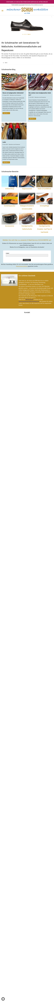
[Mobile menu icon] (2, 11)
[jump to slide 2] (25, 34)
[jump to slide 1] (24, 34)
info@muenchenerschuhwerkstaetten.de (29, 301)
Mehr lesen (5, 113)
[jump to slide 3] (27, 34)
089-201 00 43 (29, 299)
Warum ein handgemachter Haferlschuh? (13, 93)
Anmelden (26, 260)
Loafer (4, 142)
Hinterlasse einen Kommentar (15, 95)
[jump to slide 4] (28, 34)
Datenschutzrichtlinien (21, 266)
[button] (3, 999)
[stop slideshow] (30, 34)
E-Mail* (7, 253)
